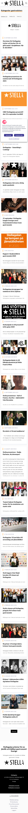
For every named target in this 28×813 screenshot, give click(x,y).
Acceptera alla (19, 135)
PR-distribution (14, 802)
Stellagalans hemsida (14, 785)
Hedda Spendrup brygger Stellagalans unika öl (11, 716)
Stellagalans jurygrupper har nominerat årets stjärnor (13, 290)
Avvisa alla (8, 135)
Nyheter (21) (4, 16)
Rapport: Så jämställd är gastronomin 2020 (11, 255)
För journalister (14, 806)
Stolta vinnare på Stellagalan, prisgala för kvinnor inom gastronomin (13, 610)
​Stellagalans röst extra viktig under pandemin (13, 184)
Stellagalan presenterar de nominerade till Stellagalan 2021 (12, 79)
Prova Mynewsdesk (14, 804)
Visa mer (14, 731)
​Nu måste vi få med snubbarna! (13, 431)
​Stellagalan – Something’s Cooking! (12, 148)
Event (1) (19, 16)
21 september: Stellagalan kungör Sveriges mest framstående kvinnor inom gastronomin (12, 221)
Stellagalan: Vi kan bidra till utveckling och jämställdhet (13, 538)
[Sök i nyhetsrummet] (26, 3)
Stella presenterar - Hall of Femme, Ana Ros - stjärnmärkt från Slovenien (13, 398)
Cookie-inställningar (14, 138)
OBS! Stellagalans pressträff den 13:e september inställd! (13, 113)
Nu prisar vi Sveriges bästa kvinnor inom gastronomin (12, 645)
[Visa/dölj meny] (2, 3)
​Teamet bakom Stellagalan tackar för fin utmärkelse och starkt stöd (13, 504)
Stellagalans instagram (14, 787)
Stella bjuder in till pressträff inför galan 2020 (13, 326)
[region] (14, 130)
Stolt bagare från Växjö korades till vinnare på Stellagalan (11, 575)
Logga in (14, 810)
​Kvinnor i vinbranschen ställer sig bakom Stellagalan (13, 680)
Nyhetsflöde (14, 808)
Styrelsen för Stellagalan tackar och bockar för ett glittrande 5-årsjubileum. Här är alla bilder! (13, 44)
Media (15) (12, 16)
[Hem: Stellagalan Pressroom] (13, 3)
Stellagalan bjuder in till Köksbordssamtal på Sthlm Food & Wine (12, 362)
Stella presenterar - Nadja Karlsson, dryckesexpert (12, 453)
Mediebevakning (14, 800)
